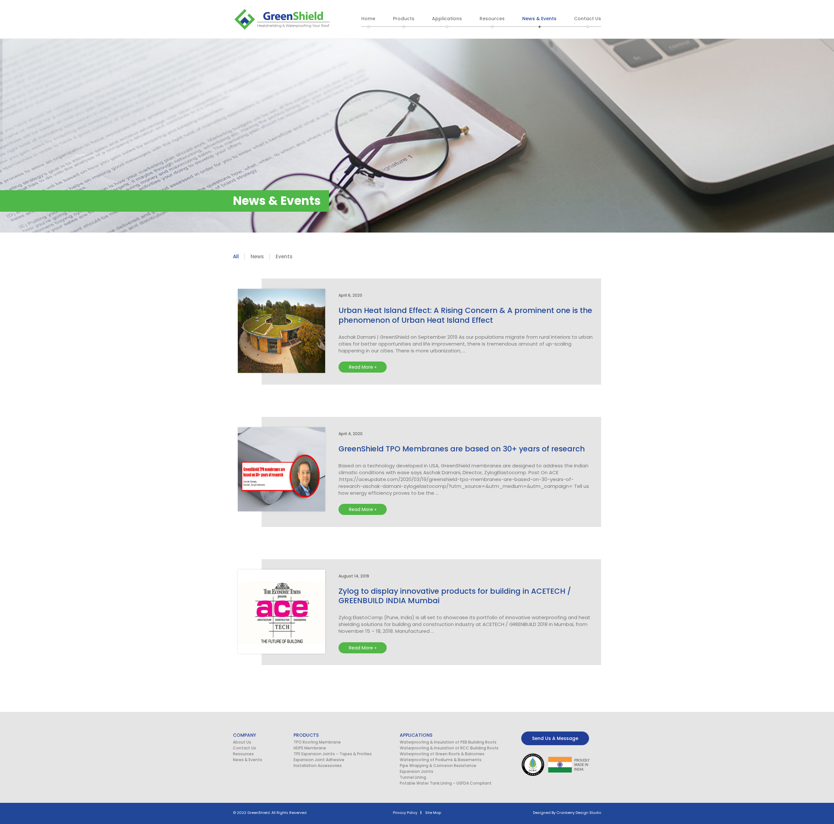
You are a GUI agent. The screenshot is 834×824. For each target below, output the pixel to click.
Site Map (433, 812)
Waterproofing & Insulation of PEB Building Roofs (448, 742)
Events (284, 256)
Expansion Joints (416, 771)
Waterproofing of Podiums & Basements (441, 759)
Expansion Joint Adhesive (319, 759)
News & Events (247, 759)
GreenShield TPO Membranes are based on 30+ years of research (461, 449)
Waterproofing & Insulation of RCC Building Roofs (449, 748)
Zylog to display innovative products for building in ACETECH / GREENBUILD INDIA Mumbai (454, 596)
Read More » (364, 366)
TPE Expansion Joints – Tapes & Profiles (333, 754)
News (257, 256)
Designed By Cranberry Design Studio (567, 812)
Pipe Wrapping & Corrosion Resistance (438, 765)
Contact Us (244, 748)
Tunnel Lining (413, 777)
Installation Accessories (318, 765)
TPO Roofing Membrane (317, 742)
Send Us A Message (555, 738)
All (236, 256)
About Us (242, 742)
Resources (243, 754)
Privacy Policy (405, 812)
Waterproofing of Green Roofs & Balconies (442, 754)
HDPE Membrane (310, 748)
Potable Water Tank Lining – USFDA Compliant (446, 783)
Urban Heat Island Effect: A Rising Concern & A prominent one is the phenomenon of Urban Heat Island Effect (465, 315)
